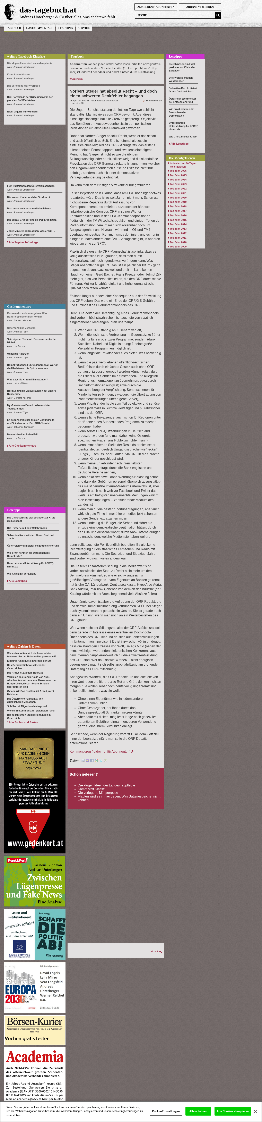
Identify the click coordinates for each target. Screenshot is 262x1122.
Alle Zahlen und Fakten (23, 722)
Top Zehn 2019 (178, 202)
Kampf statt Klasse (91, 789)
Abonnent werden (200, 6)
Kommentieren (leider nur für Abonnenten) (100, 751)
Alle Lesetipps (18, 580)
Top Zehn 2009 (178, 246)
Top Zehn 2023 (178, 184)
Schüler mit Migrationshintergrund (27, 706)
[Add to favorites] (87, 761)
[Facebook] (92, 761)
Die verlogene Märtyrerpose (98, 792)
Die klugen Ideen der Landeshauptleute (106, 785)
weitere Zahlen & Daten (24, 646)
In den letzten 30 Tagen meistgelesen (183, 165)
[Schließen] (255, 1111)
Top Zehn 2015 (178, 220)
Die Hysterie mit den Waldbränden (27, 528)
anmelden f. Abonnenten (155, 6)
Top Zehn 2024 (178, 179)
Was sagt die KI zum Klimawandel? (27, 379)
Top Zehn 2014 (178, 224)
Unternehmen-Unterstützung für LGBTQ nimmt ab (183, 126)
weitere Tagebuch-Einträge (26, 56)
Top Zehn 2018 (178, 206)
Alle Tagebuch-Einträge (23, 242)
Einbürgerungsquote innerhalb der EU (29, 660)
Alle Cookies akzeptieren (233, 1111)
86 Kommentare (154, 100)
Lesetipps (65, 27)
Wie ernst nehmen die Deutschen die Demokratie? (181, 112)
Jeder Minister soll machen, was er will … (31, 231)
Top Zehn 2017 (178, 211)
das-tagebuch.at (48, 9)
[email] (83, 761)
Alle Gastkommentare (22, 445)
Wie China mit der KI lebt (21, 573)
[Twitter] (101, 761)
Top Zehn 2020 (178, 197)
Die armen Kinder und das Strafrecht (28, 197)
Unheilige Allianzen (18, 353)
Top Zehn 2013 (178, 228)
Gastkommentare (39, 27)
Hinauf (154, 951)
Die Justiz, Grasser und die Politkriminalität (32, 219)
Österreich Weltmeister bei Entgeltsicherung (33, 545)
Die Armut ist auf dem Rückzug (25, 672)
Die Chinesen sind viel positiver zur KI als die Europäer (182, 67)
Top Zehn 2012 (178, 233)
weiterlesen (77, 78)
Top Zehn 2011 (178, 237)
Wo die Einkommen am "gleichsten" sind (30, 710)
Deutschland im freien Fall (22, 434)
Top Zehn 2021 (178, 193)
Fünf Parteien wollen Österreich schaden (30, 186)
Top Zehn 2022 (178, 188)
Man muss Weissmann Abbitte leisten (29, 208)
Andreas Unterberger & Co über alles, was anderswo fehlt (67, 17)
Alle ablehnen (198, 1111)
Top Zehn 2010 (178, 242)
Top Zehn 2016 (178, 215)
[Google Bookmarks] (96, 761)
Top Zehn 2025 (178, 175)
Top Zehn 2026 (178, 170)
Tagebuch (13, 27)
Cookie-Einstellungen (166, 1111)
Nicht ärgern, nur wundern (22, 111)
